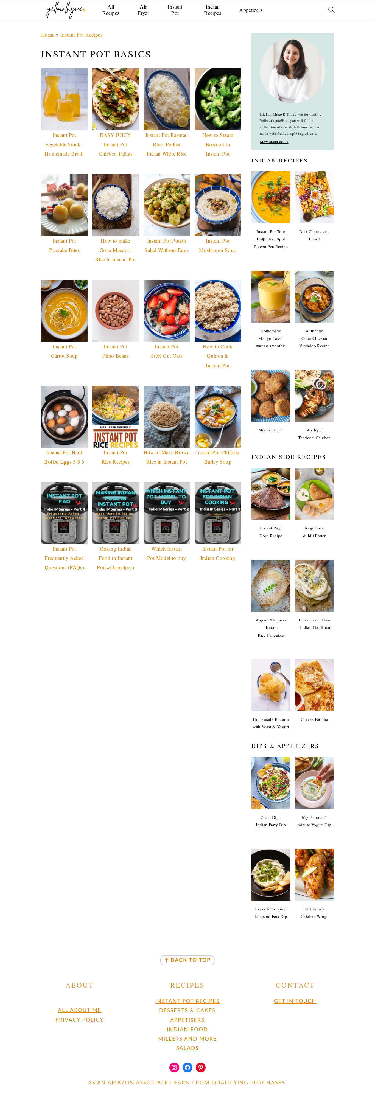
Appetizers (250, 10)
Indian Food (187, 1029)
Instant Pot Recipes (81, 34)
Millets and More (187, 1039)
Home (48, 34)
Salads (187, 1048)
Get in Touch (295, 1001)
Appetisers (187, 1020)
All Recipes (110, 10)
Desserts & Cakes (187, 1010)
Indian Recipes (212, 10)
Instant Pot (175, 10)
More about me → (274, 141)
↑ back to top (187, 960)
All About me (79, 1010)
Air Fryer (143, 10)
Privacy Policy (79, 1019)
